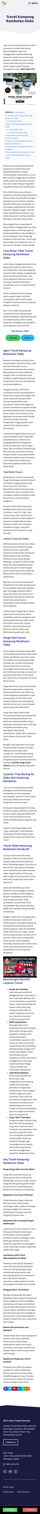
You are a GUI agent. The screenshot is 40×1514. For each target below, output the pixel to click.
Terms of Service (23, 1492)
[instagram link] (5, 1471)
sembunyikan (19, 112)
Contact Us (11, 1442)
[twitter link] (10, 1471)
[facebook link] (15, 1471)
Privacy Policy (8, 1492)
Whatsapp (13, 338)
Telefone (27, 338)
